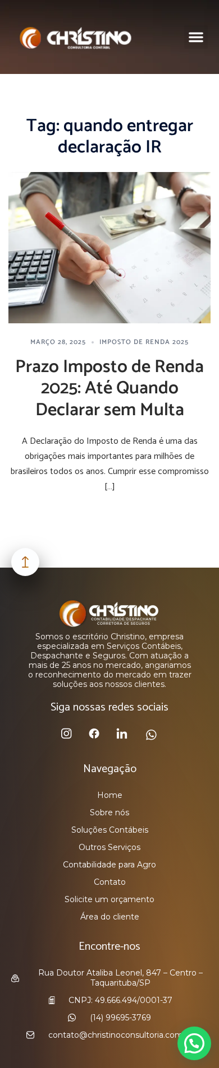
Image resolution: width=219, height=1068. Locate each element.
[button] (196, 37)
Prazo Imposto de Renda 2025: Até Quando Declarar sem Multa (109, 388)
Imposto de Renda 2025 (144, 342)
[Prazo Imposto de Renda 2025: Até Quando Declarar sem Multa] (109, 247)
